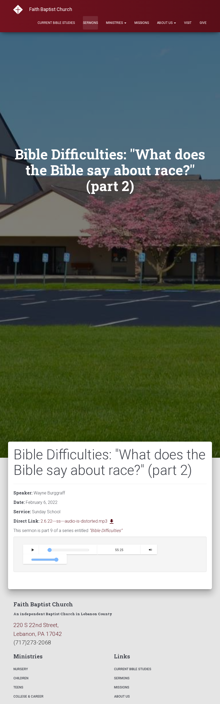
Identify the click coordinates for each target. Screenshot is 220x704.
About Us (165, 23)
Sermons (90, 23)
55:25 (119, 550)
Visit (188, 23)
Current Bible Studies (56, 23)
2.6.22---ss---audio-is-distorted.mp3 (78, 521)
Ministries (115, 23)
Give (203, 23)
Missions (141, 23)
